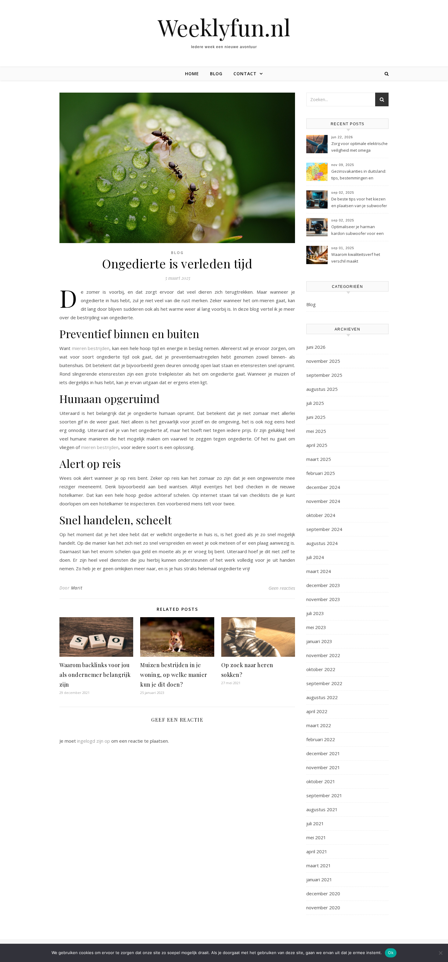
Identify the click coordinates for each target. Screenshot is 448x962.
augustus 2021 (322, 809)
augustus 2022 (322, 697)
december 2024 (323, 487)
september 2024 (324, 529)
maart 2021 (318, 865)
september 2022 (324, 683)
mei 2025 (316, 431)
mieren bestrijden (91, 348)
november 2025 (323, 361)
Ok (390, 952)
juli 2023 (315, 613)
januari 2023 (319, 641)
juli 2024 (315, 557)
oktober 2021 (320, 781)
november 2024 (323, 501)
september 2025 (324, 375)
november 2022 (323, 655)
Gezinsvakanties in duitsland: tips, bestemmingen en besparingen (358, 175)
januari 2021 (319, 879)
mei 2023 (316, 627)
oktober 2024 (320, 515)
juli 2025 (315, 403)
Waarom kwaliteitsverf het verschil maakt (355, 258)
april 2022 (316, 711)
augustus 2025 (322, 389)
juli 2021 (315, 823)
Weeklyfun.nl (224, 27)
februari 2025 (320, 473)
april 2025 (316, 445)
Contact (245, 73)
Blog (216, 73)
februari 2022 (320, 739)
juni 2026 (315, 347)
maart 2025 (318, 459)
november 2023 (323, 599)
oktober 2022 (320, 669)
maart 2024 (318, 571)
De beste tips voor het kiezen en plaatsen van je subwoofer (359, 202)
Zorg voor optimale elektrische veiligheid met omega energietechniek (359, 147)
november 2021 (323, 767)
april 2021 (316, 851)
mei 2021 (316, 837)
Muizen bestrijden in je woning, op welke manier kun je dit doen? (173, 674)
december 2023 (323, 585)
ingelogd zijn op (93, 741)
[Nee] (440, 953)
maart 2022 (318, 725)
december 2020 (323, 893)
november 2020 (323, 907)
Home (192, 73)
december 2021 (323, 753)
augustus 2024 (322, 543)
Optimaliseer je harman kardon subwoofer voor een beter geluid (357, 230)
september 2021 (324, 795)
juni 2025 (315, 417)
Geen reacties (281, 588)
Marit (77, 588)
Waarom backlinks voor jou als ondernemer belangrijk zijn (94, 674)
